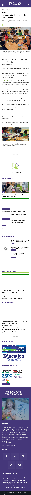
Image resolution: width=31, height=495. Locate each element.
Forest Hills (24, 478)
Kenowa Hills (19, 482)
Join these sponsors (6, 384)
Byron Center (8, 477)
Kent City (26, 482)
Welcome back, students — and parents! (13, 211)
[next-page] (5, 229)
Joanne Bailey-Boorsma (7, 325)
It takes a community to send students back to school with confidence (20, 241)
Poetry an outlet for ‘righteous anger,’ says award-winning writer (14, 291)
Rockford (15, 485)
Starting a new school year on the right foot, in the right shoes (20, 248)
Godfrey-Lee (7, 9)
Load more (15, 261)
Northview (23, 483)
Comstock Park (7, 478)
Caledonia (14, 477)
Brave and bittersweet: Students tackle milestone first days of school (13, 195)
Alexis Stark (4, 294)
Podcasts (4, 225)
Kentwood (13, 483)
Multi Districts (14, 243)
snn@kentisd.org (11, 445)
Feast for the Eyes (6, 80)
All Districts (13, 250)
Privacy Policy (5, 494)
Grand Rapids (23, 480)
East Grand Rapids (4, 218)
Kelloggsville (12, 482)
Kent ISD (7, 483)
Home (3, 9)
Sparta (3, 192)
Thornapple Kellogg (15, 487)
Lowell (18, 483)
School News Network (9, 24)
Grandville (5, 482)
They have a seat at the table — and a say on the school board (14, 322)
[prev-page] (2, 229)
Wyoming (23, 487)
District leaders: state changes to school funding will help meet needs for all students (19, 255)
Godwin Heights (5, 209)
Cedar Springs (21, 477)
